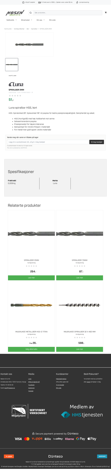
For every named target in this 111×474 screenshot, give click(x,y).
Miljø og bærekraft (34, 382)
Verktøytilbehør (19, 29)
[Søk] (31, 13)
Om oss (39, 20)
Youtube (30, 391)
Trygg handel (60, 385)
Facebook (31, 385)
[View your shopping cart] (106, 12)
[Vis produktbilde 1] (11, 64)
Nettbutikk (10, 20)
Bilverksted (25, 20)
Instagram (31, 388)
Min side (52, 20)
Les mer (31, 278)
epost (88, 382)
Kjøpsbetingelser (61, 379)
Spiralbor (34, 29)
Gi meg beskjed (96, 142)
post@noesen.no (9, 388)
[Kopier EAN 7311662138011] (32, 92)
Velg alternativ (31, 349)
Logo (29, 379)
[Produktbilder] (29, 64)
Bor (28, 29)
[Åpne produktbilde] (29, 44)
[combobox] (65, 12)
